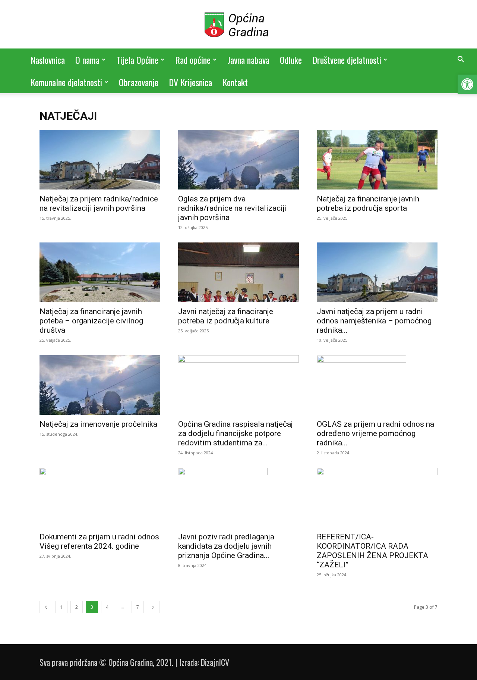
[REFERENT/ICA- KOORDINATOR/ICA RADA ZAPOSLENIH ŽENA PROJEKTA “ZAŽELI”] (377, 497)
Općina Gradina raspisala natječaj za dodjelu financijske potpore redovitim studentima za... (235, 433)
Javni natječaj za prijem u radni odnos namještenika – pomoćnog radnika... (374, 321)
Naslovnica (48, 59)
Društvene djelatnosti (346, 59)
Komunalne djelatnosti (66, 82)
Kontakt (235, 82)
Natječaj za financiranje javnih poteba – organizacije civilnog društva (91, 321)
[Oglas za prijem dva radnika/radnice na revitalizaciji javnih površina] (238, 159)
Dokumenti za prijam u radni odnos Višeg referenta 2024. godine (99, 541)
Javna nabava (248, 59)
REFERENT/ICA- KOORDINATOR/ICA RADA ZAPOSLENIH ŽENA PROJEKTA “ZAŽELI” (372, 550)
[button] (467, 84)
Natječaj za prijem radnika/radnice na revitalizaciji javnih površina (99, 203)
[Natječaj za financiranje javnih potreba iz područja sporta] (377, 159)
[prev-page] (46, 607)
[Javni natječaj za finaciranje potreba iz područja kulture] (238, 272)
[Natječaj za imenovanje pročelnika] (100, 385)
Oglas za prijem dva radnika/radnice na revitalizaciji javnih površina (232, 208)
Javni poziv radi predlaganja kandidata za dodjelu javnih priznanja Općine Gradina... (226, 546)
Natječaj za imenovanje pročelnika (98, 424)
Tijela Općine (137, 59)
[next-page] (153, 607)
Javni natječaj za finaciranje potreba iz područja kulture (225, 316)
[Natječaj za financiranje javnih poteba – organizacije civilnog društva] (100, 272)
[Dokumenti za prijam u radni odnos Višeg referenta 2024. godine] (100, 497)
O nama (87, 59)
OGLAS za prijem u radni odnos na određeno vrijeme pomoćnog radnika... (375, 433)
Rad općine (193, 59)
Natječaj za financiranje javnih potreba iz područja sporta (368, 203)
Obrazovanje (138, 82)
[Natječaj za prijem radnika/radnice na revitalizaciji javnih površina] (100, 159)
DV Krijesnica (190, 82)
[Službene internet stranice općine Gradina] (238, 25)
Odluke (291, 59)
